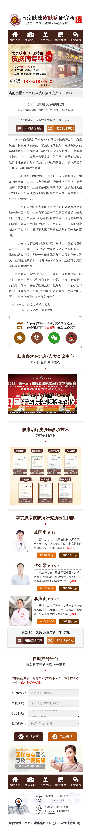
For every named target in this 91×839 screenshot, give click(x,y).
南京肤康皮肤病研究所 (42, 93)
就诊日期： (19, 713)
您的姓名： (19, 693)
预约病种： (19, 723)
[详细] (70, 547)
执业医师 (46, 532)
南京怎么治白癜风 (38, 304)
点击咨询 (49, 327)
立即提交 (32, 736)
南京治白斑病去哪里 (40, 310)
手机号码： (19, 703)
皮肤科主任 (48, 599)
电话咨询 (66, 736)
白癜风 (67, 93)
